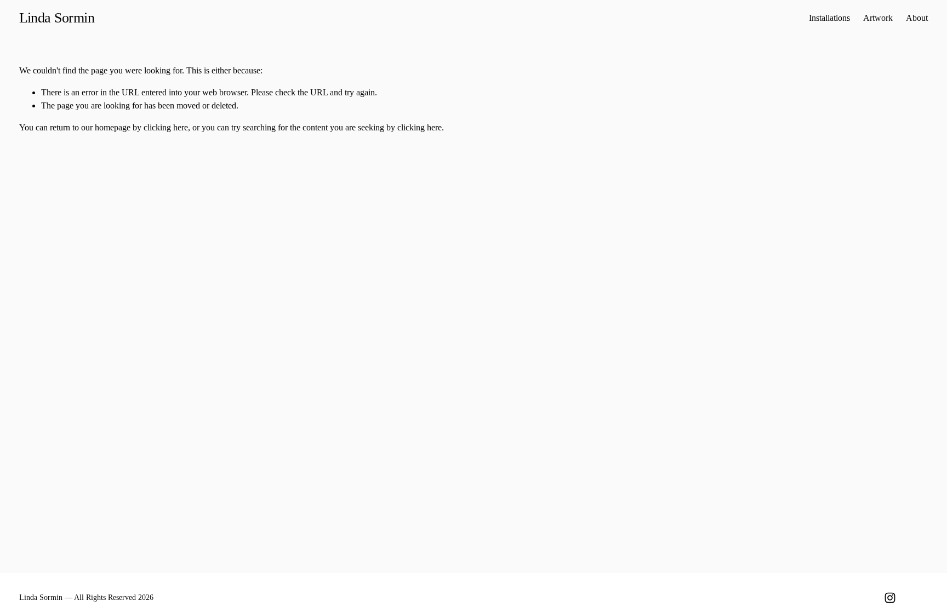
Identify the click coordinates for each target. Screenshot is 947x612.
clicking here (166, 127)
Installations (829, 17)
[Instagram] (890, 597)
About (917, 17)
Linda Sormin (57, 18)
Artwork (878, 17)
